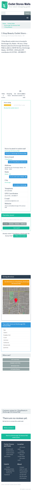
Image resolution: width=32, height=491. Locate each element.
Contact (22, 467)
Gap (4, 330)
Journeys (5, 340)
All (15, 369)
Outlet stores (10, 451)
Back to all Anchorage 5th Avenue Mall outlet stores (17, 436)
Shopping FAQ (10, 471)
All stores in (16, 153)
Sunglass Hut (6, 335)
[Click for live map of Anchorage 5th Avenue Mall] (16, 300)
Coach (5, 337)
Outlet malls (9, 449)
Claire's (5, 332)
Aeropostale (6, 345)
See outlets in (20, 185)
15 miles (5, 223)
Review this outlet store (11, 108)
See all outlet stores (17, 161)
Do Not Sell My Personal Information (23, 476)
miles (11, 223)
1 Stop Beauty (8, 159)
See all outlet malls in (18, 176)
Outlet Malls (15, 359)
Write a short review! (20, 236)
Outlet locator (10, 452)
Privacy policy (24, 471)
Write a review (8, 427)
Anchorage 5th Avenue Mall (12, 151)
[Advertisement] (16, 71)
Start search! (16, 228)
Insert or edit (23, 469)
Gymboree (6, 342)
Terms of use (23, 472)
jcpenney (5, 347)
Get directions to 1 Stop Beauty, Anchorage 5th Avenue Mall (16, 282)
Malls (15, 365)
